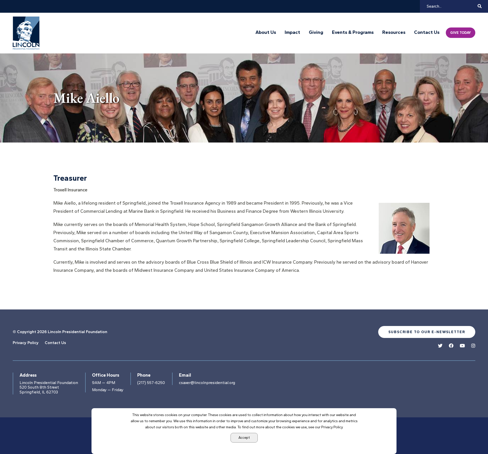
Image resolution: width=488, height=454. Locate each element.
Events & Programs (353, 32)
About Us (265, 32)
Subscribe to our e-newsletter (426, 332)
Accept (244, 437)
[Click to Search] (480, 6)
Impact (292, 32)
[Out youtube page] (462, 346)
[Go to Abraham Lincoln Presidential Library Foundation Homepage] (27, 33)
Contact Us (426, 32)
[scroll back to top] (469, 435)
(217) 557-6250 (151, 382)
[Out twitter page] (440, 346)
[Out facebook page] (451, 346)
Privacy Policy (26, 342)
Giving (316, 32)
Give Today (460, 33)
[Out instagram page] (473, 346)
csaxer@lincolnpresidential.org (207, 382)
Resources (393, 32)
